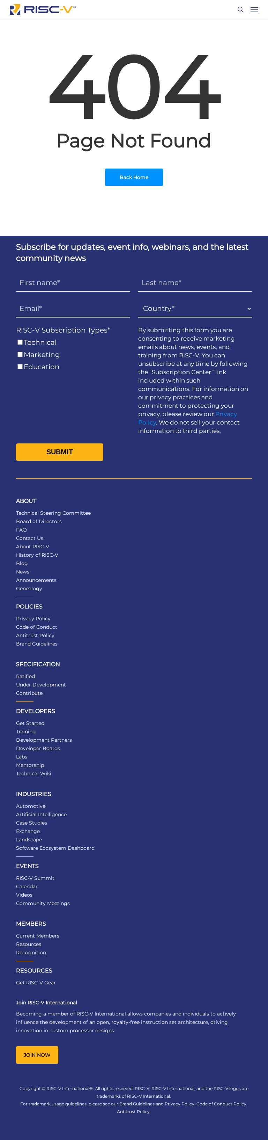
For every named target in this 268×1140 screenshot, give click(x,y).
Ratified (25, 676)
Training (26, 731)
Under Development (41, 685)
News (22, 572)
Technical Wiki (33, 773)
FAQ (21, 530)
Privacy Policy (33, 618)
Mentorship (30, 765)
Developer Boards (38, 748)
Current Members (37, 936)
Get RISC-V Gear (36, 982)
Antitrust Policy (35, 635)
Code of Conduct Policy (221, 1103)
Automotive (30, 806)
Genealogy (29, 588)
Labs (21, 757)
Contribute (29, 693)
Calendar (27, 886)
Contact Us (29, 538)
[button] (254, 9)
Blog (22, 563)
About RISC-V (32, 546)
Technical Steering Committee (53, 513)
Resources (28, 944)
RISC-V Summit (35, 878)
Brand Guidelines (37, 644)
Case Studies (31, 823)
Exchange (28, 831)
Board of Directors (39, 521)
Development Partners (44, 740)
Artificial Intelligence (41, 814)
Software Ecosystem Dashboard (55, 848)
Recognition (31, 952)
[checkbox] (73, 355)
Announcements (36, 580)
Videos (24, 895)
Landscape (29, 839)
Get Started (30, 723)
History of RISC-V (37, 555)
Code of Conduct (36, 627)
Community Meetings (43, 903)
